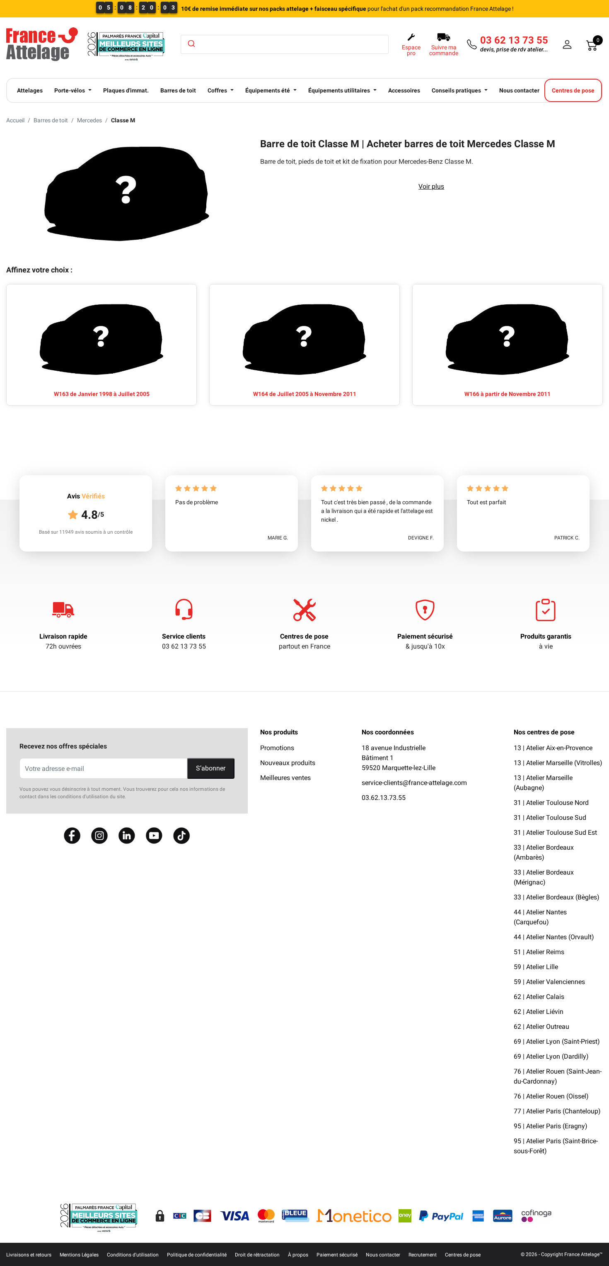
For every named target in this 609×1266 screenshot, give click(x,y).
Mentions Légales (79, 1255)
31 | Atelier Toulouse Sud (550, 817)
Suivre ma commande (443, 50)
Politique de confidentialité (197, 1255)
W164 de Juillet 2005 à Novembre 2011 (304, 394)
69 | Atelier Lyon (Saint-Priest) (557, 1041)
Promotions (277, 748)
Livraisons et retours (28, 1255)
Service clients (183, 636)
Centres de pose (304, 636)
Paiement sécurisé (425, 636)
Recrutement (422, 1255)
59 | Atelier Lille (536, 967)
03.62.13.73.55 (384, 798)
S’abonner (210, 768)
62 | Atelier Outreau (541, 1026)
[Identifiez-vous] (567, 44)
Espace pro (411, 50)
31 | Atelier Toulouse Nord (551, 803)
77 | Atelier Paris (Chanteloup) (557, 1111)
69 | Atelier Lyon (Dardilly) (551, 1056)
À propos (298, 1255)
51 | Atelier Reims (539, 952)
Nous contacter (383, 1255)
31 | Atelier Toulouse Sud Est (555, 832)
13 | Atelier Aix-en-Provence (553, 748)
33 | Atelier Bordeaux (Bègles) (556, 897)
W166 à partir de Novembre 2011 (507, 394)
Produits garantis (545, 636)
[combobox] (285, 44)
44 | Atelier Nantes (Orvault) (554, 937)
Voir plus (431, 186)
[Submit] (191, 43)
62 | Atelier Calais (539, 997)
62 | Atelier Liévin (538, 1012)
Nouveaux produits (287, 763)
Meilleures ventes (285, 778)
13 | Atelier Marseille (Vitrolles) (558, 763)
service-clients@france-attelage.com (414, 783)
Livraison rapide (63, 636)
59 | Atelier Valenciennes (549, 982)
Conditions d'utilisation (133, 1255)
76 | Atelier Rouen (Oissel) (551, 1096)
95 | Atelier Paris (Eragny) (550, 1126)
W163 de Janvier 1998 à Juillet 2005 (102, 394)
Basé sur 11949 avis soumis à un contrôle (86, 532)
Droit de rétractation (257, 1255)
